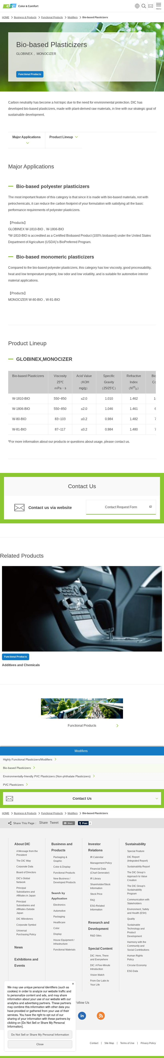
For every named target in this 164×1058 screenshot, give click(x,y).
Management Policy (101, 863)
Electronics (59, 904)
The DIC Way (23, 860)
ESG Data (132, 971)
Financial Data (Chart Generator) (99, 870)
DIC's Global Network (23, 880)
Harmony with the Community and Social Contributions (138, 946)
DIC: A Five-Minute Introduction (100, 967)
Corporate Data (24, 866)
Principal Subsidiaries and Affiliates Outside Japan (25, 907)
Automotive (59, 910)
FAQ (92, 900)
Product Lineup (61, 137)
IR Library (95, 878)
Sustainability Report (138, 866)
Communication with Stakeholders (138, 901)
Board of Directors (26, 872)
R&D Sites (95, 935)
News (18, 947)
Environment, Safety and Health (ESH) (138, 911)
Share (43, 822)
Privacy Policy (148, 1043)
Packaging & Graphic (60, 859)
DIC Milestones (24, 918)
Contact (94, 1043)
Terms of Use (127, 1043)
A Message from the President (27, 853)
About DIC (22, 844)
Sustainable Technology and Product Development (136, 930)
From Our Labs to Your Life (99, 982)
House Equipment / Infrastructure (63, 942)
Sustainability (135, 844)
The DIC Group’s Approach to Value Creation (137, 876)
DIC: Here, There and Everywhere (99, 957)
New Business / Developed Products (64, 880)
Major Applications (26, 137)
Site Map (109, 1043)
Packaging (59, 916)
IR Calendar (96, 857)
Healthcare (59, 922)
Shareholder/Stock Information (100, 886)
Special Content (100, 948)
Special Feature (135, 851)
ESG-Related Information (97, 907)
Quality (131, 918)
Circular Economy (137, 965)
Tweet (54, 822)
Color (56, 928)
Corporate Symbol (26, 924)
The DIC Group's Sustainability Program (136, 890)
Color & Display (61, 866)
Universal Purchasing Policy (26, 932)
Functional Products (64, 872)
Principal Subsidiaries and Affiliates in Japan (26, 892)
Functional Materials (64, 949)
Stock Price (96, 894)
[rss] (101, 1016)
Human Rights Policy (135, 957)
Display (57, 934)
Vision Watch (97, 975)
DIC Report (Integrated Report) (137, 859)
